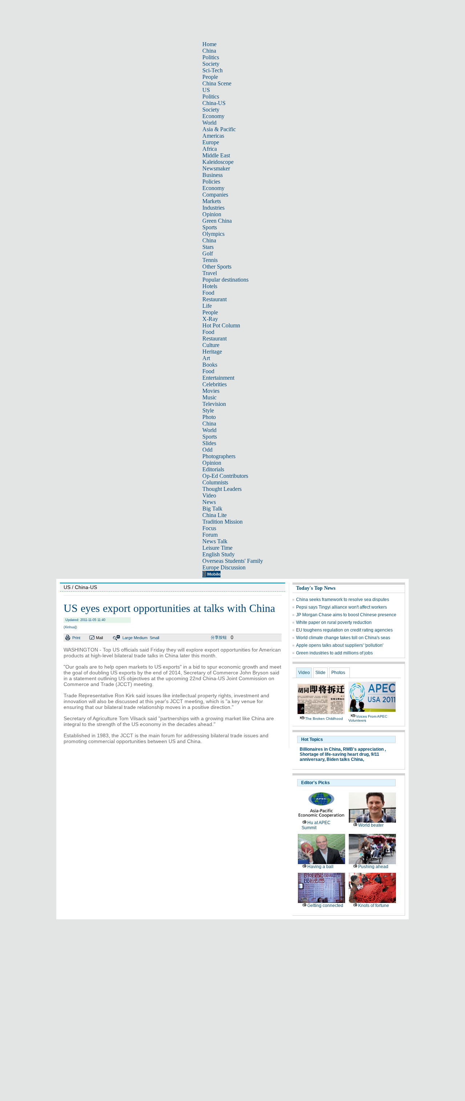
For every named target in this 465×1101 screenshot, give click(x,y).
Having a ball (320, 866)
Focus (209, 528)
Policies (211, 181)
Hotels (209, 286)
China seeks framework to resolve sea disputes (342, 599)
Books (209, 365)
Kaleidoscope (218, 162)
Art (206, 358)
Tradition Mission (222, 522)
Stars (208, 247)
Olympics (213, 234)
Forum (210, 535)
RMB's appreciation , (364, 749)
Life (207, 306)
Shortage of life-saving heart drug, (335, 754)
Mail (99, 638)
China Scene (216, 83)
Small (154, 638)
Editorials (213, 469)
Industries (213, 208)
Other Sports (216, 266)
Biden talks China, (345, 759)
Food (208, 293)
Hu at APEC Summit (316, 825)
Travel (209, 273)
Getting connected (325, 905)
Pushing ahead (373, 866)
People (210, 77)
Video (209, 495)
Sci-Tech (212, 70)
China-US (214, 103)
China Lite (214, 515)
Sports (209, 227)
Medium (140, 638)
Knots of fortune (373, 905)
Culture (210, 345)
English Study (218, 554)
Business (212, 175)
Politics (210, 57)
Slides (209, 443)
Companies (215, 194)
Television (214, 404)
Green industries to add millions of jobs (334, 653)
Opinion (211, 214)
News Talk (214, 541)
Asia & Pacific (219, 129)
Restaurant (214, 299)
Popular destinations (225, 280)
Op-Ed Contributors (225, 476)
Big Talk (212, 508)
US (206, 90)
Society (210, 64)
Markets (211, 201)
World (209, 123)
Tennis (210, 260)
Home (209, 44)
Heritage (212, 351)
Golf (207, 253)
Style (208, 410)
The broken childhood (324, 719)
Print (76, 638)
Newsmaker (216, 168)
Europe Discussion (224, 567)
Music (209, 397)
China (209, 51)
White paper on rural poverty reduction (334, 622)
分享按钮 (219, 637)
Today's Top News (315, 588)
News (209, 502)
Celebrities (214, 384)
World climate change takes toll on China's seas (343, 637)
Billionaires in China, (321, 749)
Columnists (215, 482)
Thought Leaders (222, 489)
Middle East (216, 155)
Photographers (218, 456)
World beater (371, 825)
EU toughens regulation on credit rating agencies (344, 630)
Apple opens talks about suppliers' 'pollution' (339, 645)
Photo (209, 417)
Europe (210, 142)
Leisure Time (217, 548)
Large (127, 638)
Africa (209, 149)
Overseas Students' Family (232, 561)
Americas (213, 136)
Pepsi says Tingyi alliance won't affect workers (341, 607)
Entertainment (218, 378)
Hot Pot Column (221, 325)
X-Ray (210, 319)
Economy (213, 116)
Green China (217, 221)
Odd (207, 450)
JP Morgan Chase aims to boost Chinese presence (346, 614)
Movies (210, 391)
